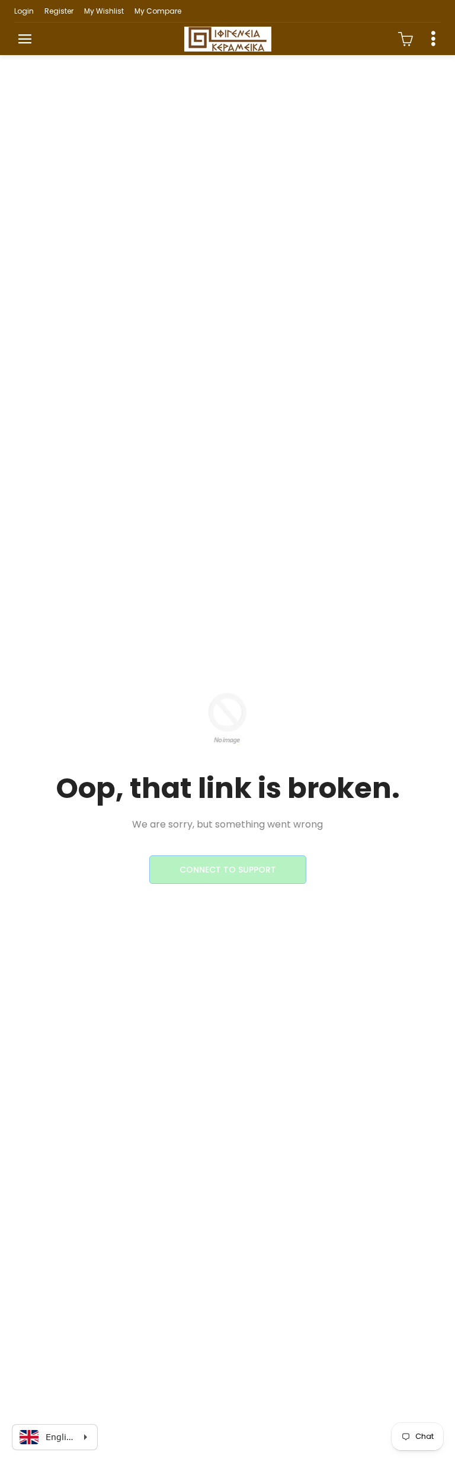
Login (24, 11)
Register (58, 11)
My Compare (157, 11)
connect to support (228, 870)
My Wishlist (104, 11)
